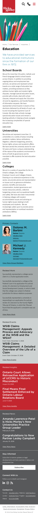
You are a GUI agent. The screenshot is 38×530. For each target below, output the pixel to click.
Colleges (8, 166)
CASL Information (9, 506)
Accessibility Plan (22, 506)
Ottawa (5, 499)
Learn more (7, 127)
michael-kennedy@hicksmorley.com (22, 257)
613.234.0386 (14, 499)
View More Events (9, 360)
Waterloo (22, 493)
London (5, 496)
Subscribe (19, 467)
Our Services (13, 44)
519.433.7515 (14, 496)
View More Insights (10, 406)
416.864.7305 (17, 254)
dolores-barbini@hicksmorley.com (22, 239)
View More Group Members (13, 263)
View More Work (9, 314)
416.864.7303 (17, 236)
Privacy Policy (30, 509)
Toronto (5, 493)
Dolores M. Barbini (20, 229)
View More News (9, 447)
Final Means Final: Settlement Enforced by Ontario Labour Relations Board (18, 393)
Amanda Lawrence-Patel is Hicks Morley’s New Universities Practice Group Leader (19, 423)
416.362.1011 (14, 493)
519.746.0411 (30, 493)
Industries (24, 44)
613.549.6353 (30, 496)
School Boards (12, 70)
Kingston (22, 496)
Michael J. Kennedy (19, 247)
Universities (10, 130)
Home (5, 44)
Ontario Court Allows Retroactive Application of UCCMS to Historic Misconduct (18, 377)
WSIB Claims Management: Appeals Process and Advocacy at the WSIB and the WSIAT (18, 331)
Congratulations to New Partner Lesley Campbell (19, 437)
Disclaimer (20, 509)
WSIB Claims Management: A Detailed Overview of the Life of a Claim (19, 348)
